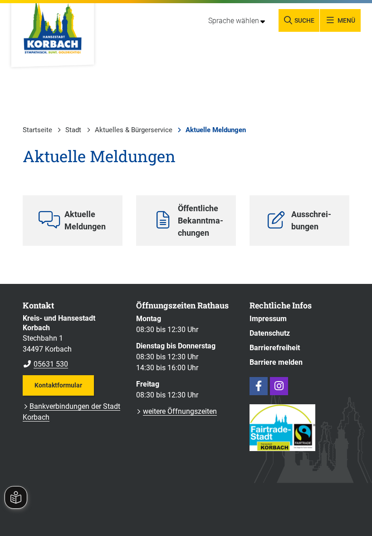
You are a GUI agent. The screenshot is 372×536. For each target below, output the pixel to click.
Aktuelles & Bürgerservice (133, 130)
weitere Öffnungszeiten (180, 411)
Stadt (73, 130)
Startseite (37, 130)
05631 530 (45, 364)
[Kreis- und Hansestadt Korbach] (72, 341)
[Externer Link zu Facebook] (259, 386)
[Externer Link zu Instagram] (279, 386)
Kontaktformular (58, 385)
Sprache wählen (233, 20)
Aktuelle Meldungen (216, 130)
